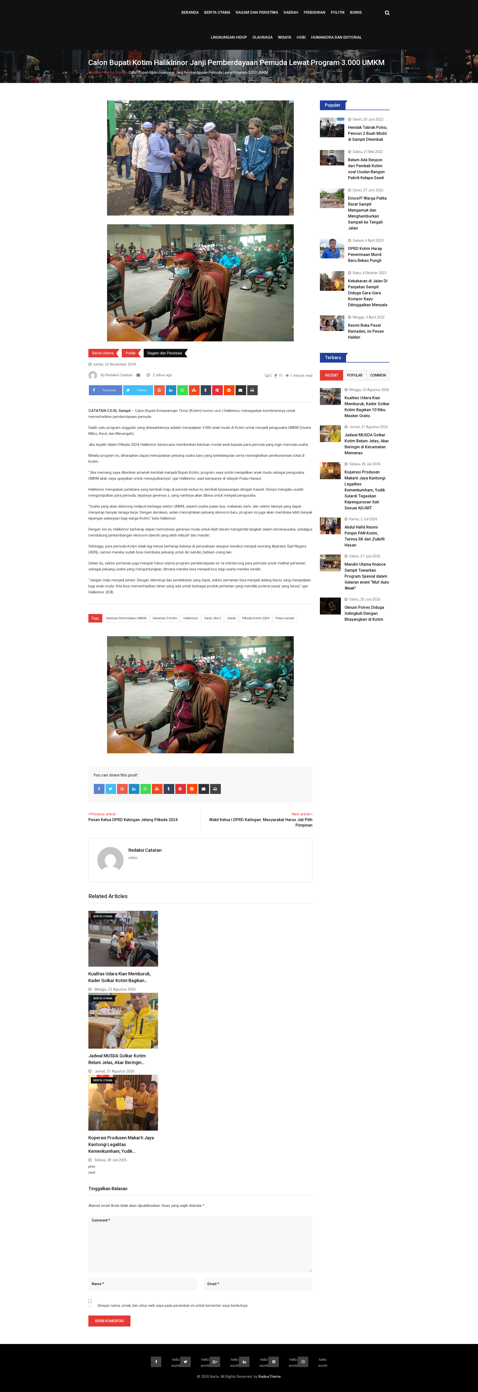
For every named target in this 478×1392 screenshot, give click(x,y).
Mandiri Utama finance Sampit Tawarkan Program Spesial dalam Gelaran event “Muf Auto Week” (367, 576)
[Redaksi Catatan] (138, 375)
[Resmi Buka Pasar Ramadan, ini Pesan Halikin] (332, 323)
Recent (331, 375)
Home (97, 73)
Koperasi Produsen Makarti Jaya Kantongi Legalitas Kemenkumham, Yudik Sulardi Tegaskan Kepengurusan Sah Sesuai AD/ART (365, 490)
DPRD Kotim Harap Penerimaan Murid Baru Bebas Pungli (365, 254)
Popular (354, 375)
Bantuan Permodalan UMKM (126, 618)
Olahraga (262, 37)
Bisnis (356, 12)
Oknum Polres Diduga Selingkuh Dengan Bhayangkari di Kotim (364, 613)
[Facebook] (99, 789)
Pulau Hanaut (285, 618)
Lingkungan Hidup (229, 37)
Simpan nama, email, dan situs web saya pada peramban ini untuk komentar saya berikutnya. (173, 1305)
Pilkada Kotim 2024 (255, 618)
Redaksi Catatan (145, 850)
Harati (231, 618)
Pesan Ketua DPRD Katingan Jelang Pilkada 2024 (133, 819)
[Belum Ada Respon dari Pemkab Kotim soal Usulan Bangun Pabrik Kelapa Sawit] (332, 157)
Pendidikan (314, 12)
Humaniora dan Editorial (336, 37)
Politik (338, 12)
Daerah (291, 12)
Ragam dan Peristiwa (257, 12)
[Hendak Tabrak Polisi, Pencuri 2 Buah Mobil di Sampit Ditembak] (332, 127)
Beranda (190, 12)
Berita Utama (217, 12)
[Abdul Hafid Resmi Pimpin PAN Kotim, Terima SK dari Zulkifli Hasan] (330, 525)
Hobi (301, 37)
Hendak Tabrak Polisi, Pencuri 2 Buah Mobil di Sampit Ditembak (367, 133)
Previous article (103, 814)
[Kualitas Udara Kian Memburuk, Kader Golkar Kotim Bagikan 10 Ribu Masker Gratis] (330, 396)
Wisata (284, 37)
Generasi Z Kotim (165, 618)
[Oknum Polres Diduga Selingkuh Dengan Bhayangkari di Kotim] (330, 606)
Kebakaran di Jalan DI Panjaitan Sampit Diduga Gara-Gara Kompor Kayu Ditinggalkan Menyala (367, 293)
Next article (301, 814)
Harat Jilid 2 (212, 618)
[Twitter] (111, 789)
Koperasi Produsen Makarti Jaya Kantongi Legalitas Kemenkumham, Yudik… (121, 1144)
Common (378, 375)
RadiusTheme (269, 1376)
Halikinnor (190, 618)
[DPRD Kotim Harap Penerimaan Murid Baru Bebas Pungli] (332, 248)
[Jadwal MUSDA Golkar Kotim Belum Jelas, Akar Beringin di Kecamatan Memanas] (330, 433)
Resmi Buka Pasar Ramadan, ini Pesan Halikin (366, 331)
